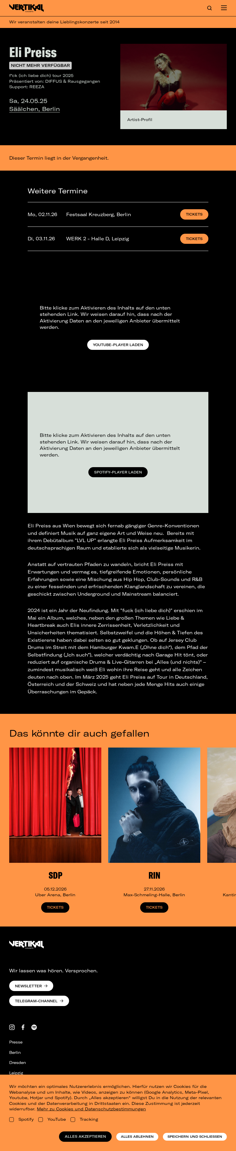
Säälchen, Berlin (34, 108)
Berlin (15, 1052)
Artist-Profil (139, 119)
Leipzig (16, 1073)
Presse (15, 1042)
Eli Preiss (33, 52)
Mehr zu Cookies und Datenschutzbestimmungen (91, 1109)
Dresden (17, 1062)
